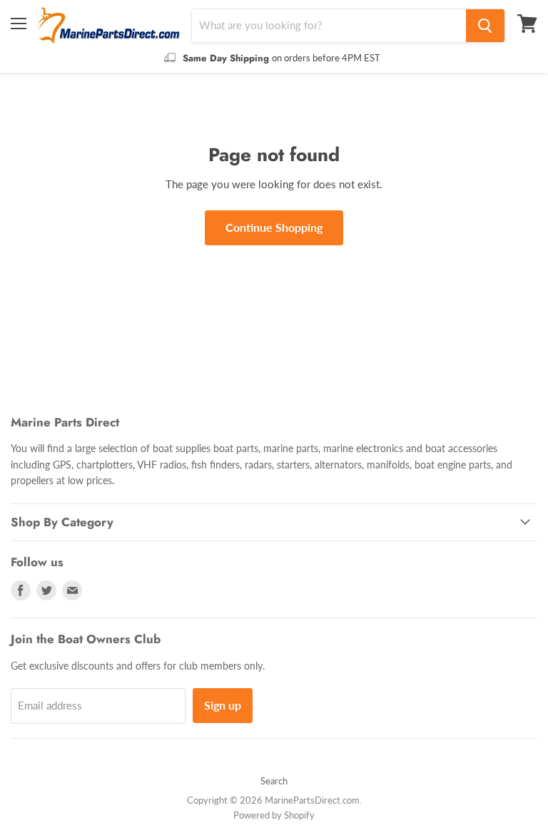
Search (274, 781)
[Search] (485, 25)
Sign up (222, 705)
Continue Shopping (274, 227)
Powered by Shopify (274, 815)
